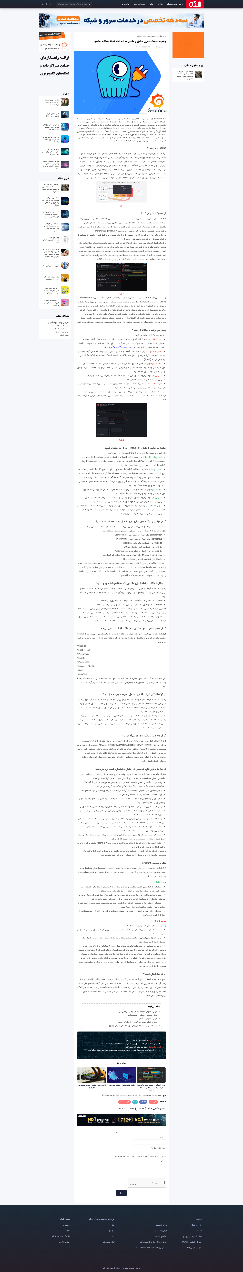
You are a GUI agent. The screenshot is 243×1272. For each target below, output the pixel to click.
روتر (113, 1225)
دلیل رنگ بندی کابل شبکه (50, 266)
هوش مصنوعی (161, 1230)
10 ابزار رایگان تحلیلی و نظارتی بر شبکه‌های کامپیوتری (92, 1086)
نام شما (162, 1137)
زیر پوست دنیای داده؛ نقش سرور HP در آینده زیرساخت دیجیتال (51, 290)
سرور (108, 1268)
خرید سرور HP (62, 325)
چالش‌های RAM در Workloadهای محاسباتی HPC (51, 240)
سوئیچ (112, 1230)
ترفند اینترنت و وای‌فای (192, 1236)
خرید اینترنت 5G (62, 328)
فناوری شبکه (159, 47)
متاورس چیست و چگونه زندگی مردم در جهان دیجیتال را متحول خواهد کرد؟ (51, 165)
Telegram (141, 1109)
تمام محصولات (108, 1242)
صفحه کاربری (64, 1242)
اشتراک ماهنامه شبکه (61, 1236)
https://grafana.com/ (122, 347)
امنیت (199, 1230)
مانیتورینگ (153, 1102)
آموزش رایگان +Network (191, 1242)
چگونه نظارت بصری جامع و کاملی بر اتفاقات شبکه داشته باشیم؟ (130, 41)
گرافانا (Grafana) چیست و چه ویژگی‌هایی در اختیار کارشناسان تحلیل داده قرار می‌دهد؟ (151, 1087)
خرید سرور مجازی (61, 332)
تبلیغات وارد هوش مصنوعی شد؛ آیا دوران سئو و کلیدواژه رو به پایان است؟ (50, 201)
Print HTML (122, 1109)
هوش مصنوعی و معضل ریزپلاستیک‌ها (142, 1015)
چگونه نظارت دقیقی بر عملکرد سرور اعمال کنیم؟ (121, 1086)
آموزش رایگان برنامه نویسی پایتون (153, 1242)
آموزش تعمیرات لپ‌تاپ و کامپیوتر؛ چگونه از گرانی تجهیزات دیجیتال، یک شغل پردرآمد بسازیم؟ (51, 253)
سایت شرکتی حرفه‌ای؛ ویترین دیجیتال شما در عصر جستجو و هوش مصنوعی (51, 227)
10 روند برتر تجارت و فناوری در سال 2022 (52, 114)
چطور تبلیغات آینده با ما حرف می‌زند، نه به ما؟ (51, 278)
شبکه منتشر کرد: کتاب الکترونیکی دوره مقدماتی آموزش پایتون (133, 1025)
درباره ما (66, 1225)
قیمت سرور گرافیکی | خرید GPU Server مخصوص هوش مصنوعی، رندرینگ (50, 214)
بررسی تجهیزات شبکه (175, 4)
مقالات (160, 4)
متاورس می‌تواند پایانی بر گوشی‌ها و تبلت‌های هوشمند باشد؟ (50, 102)
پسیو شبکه (64, 335)
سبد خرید (66, 1247)
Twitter (131, 1109)
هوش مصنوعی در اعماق (148, 1018)
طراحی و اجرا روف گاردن (58, 322)
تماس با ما (125, 4)
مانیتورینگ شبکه (124, 1102)
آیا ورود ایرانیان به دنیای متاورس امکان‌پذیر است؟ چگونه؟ (51, 139)
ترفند (151, 4)
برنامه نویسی (161, 1225)
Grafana (143, 1102)
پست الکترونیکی (158, 1148)
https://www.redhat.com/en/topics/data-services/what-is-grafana (130, 1095)
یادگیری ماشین (161, 1236)
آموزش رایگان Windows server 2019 (151, 1247)
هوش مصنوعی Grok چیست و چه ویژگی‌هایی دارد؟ (137, 1011)
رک (113, 1236)
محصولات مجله (139, 4)
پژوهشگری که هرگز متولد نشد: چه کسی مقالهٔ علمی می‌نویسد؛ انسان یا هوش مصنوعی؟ (184, 75)
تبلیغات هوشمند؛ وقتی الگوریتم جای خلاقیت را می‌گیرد (51, 303)
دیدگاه (162, 1161)
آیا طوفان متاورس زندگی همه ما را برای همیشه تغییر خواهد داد (51, 127)
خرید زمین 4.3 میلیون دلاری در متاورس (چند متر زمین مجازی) (50, 152)
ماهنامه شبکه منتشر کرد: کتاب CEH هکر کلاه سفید (137, 1022)
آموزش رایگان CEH (194, 1247)
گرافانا (135, 1102)
